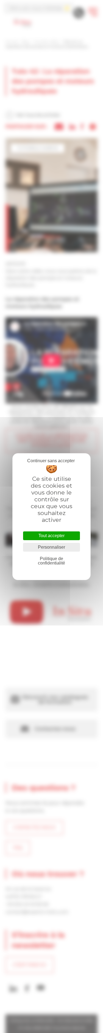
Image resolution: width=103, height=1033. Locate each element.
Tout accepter (51, 535)
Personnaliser (51, 547)
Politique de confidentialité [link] (51, 560)
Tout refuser (51, 460)
